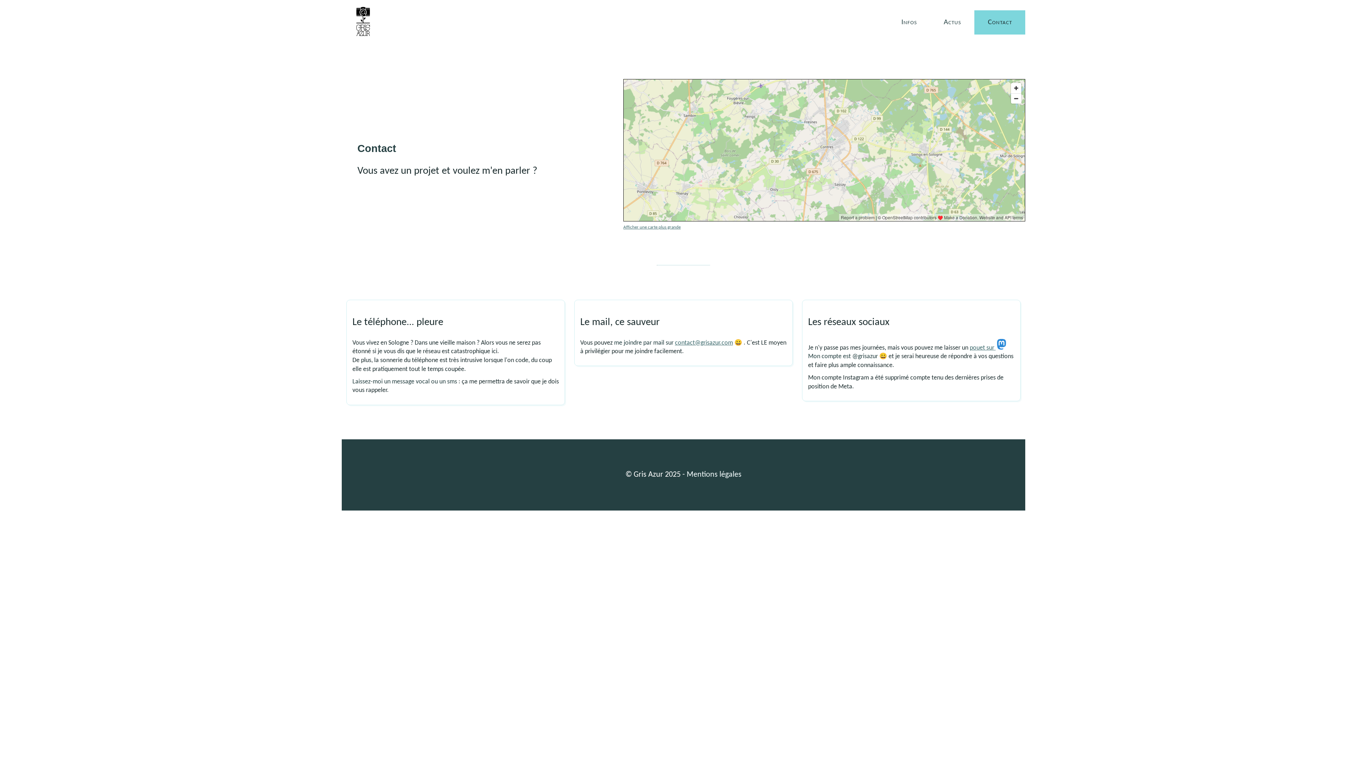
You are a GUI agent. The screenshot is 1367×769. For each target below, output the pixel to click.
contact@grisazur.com (704, 343)
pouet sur (983, 348)
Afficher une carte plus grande (652, 227)
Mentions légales (714, 475)
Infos (909, 22)
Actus (952, 22)
